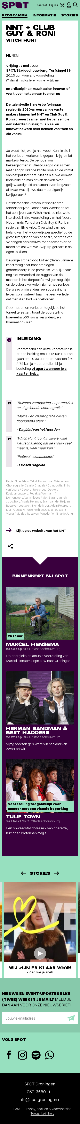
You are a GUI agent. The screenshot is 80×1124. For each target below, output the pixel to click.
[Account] (69, 6)
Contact (42, 5)
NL (8, 55)
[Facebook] (9, 1055)
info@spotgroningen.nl (40, 1099)
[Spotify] (36, 1055)
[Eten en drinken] (62, 6)
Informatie (44, 15)
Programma (14, 15)
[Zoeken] (75, 6)
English (53, 5)
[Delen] (10, 546)
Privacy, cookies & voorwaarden (48, 1109)
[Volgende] (57, 873)
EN (15, 55)
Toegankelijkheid (42, 1113)
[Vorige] (23, 873)
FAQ (17, 1109)
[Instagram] (22, 1055)
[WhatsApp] (49, 1055)
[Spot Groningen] (15, 5)
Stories (69, 15)
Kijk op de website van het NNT (41, 530)
